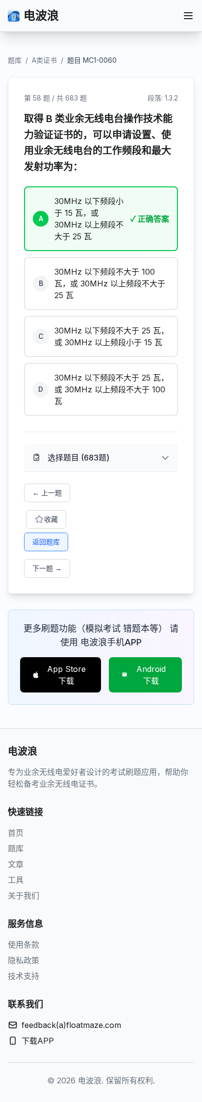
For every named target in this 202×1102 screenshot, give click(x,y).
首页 (16, 833)
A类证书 (44, 60)
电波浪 (41, 15)
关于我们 (23, 895)
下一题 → (47, 568)
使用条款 (23, 944)
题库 (15, 60)
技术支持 (23, 976)
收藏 (51, 519)
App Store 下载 (66, 675)
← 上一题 (47, 492)
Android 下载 (151, 675)
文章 (16, 864)
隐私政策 (23, 960)
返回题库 (46, 542)
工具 (16, 880)
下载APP (38, 1041)
